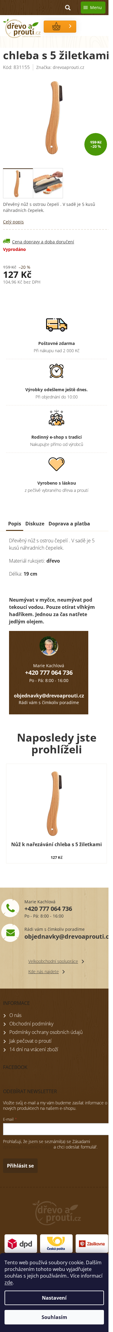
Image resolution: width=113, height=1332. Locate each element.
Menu (96, 7)
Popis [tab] (14, 523)
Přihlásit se (20, 1165)
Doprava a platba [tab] (69, 523)
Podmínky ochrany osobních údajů (46, 1032)
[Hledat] (68, 8)
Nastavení (54, 1298)
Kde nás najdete (43, 971)
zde (9, 1282)
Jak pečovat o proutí (30, 1041)
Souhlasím (54, 1317)
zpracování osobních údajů (27, 1147)
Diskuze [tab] (34, 523)
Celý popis (13, 222)
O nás (15, 1015)
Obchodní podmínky (31, 1023)
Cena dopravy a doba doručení (43, 242)
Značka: (60, 67)
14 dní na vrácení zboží (33, 1049)
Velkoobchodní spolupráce (53, 961)
